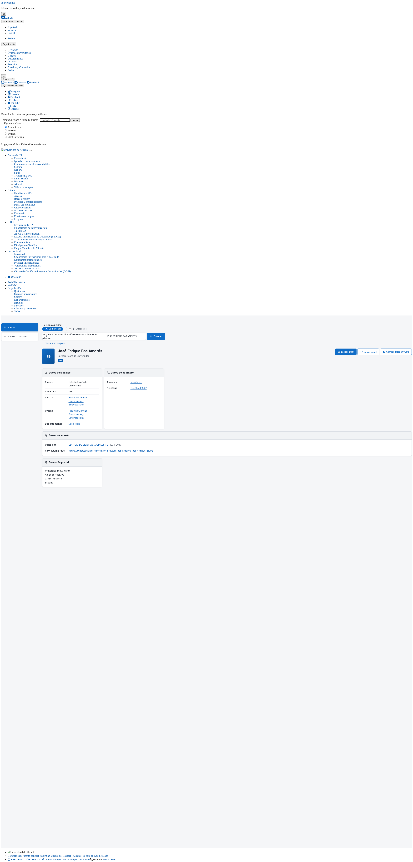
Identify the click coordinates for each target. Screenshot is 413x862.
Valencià (12, 30)
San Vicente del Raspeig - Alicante (58, 855)
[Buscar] (3, 76)
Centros (12, 55)
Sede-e (11, 38)
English (11, 33)
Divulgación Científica (25, 245)
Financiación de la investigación (30, 228)
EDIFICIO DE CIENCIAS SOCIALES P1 (95, 445)
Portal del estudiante (24, 204)
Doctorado (19, 213)
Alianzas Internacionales (26, 268)
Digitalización (21, 178)
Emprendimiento (22, 242)
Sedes (11, 70)
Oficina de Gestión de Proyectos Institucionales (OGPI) (42, 271)
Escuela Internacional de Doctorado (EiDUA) (37, 236)
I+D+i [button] (11, 222)
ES (13, 21)
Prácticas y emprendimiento (28, 201)
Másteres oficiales (23, 210)
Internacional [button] (14, 251)
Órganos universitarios (19, 52)
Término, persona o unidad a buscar (19, 119)
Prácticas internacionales (26, 262)
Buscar (75, 120)
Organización (9, 44)
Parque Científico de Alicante (29, 248)
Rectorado (13, 50)
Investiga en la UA (23, 225)
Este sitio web (15, 127)
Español (12, 27)
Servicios (12, 64)
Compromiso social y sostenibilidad (32, 164)
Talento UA (20, 230)
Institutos (12, 61)
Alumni (18, 184)
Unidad (11, 133)
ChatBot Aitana (16, 137)
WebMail (12, 285)
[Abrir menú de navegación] (30, 150)
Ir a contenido (8, 2)
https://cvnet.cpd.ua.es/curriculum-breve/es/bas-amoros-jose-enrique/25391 (111, 451)
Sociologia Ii (75, 424)
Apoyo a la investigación (27, 233)
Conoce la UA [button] (15, 155)
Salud (17, 172)
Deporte (18, 169)
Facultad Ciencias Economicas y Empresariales (78, 401)
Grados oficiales (22, 207)
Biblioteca (19, 181)
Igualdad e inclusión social (27, 161)
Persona (12, 130)
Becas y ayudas (22, 198)
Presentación (20, 158)
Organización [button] (14, 288)
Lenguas (18, 219)
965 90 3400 (109, 859)
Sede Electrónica (16, 282)
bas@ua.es (136, 382)
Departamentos (15, 58)
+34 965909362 (139, 388)
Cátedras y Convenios (19, 67)
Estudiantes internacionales (28, 259)
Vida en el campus (23, 187)
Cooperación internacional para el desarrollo (36, 257)
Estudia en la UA (23, 193)
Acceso (18, 196)
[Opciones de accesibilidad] (3, 14)
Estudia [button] (11, 190)
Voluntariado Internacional (27, 265)
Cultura (18, 167)
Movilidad (19, 254)
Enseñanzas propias (24, 216)
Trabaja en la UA (23, 175)
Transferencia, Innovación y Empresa (33, 239)
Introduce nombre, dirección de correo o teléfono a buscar (69, 336)
